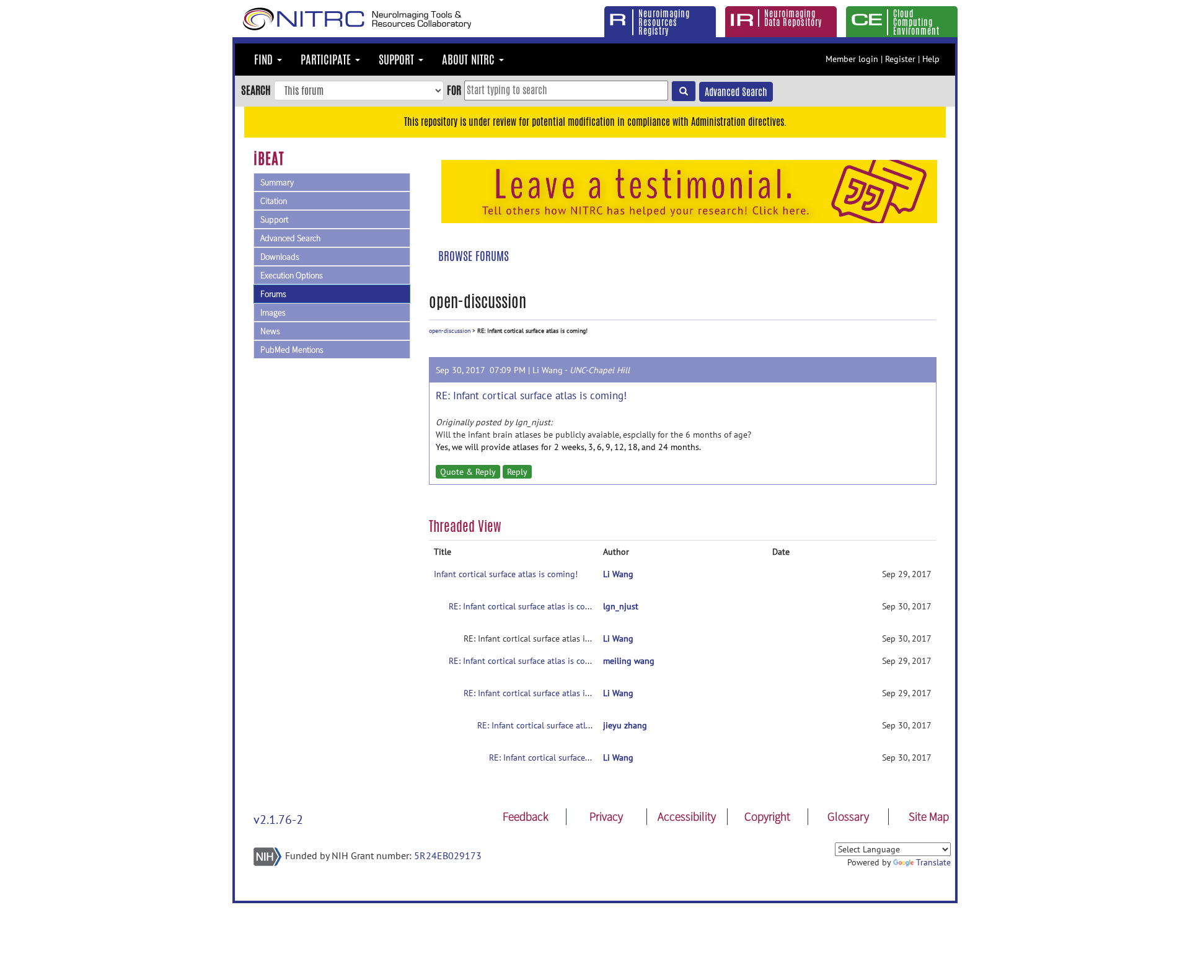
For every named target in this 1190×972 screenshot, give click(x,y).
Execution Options (291, 275)
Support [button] (398, 59)
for (454, 90)
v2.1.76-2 (278, 819)
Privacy (606, 816)
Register (900, 58)
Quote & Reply (468, 471)
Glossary (848, 816)
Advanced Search (736, 92)
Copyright (767, 816)
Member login (852, 58)
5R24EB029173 (448, 855)
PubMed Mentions (292, 349)
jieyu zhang (625, 725)
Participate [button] (327, 59)
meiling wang (628, 660)
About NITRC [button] (470, 59)
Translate (933, 862)
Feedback (526, 816)
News (270, 331)
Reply (517, 471)
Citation (273, 200)
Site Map (929, 816)
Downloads (279, 256)
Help (931, 58)
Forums (273, 293)
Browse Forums (473, 256)
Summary (277, 182)
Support (274, 219)
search (256, 90)
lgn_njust (620, 606)
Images (273, 312)
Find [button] (265, 59)
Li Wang (547, 370)
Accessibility (687, 816)
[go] (683, 91)
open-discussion (449, 331)
